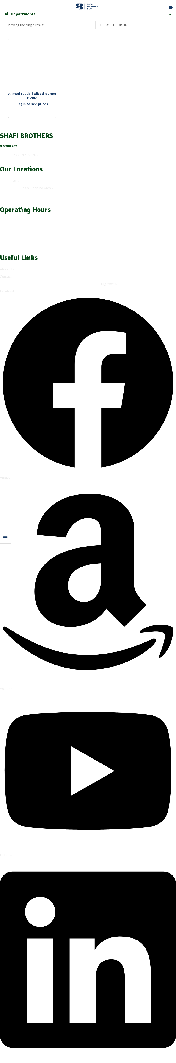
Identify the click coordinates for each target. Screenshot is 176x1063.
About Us (7, 269)
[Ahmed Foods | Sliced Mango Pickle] (32, 63)
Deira (16, 180)
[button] (168, 6)
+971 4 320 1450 (26, 154)
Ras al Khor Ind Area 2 (37, 188)
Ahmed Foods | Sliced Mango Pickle (32, 95)
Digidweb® (109, 284)
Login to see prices (32, 104)
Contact (6, 276)
